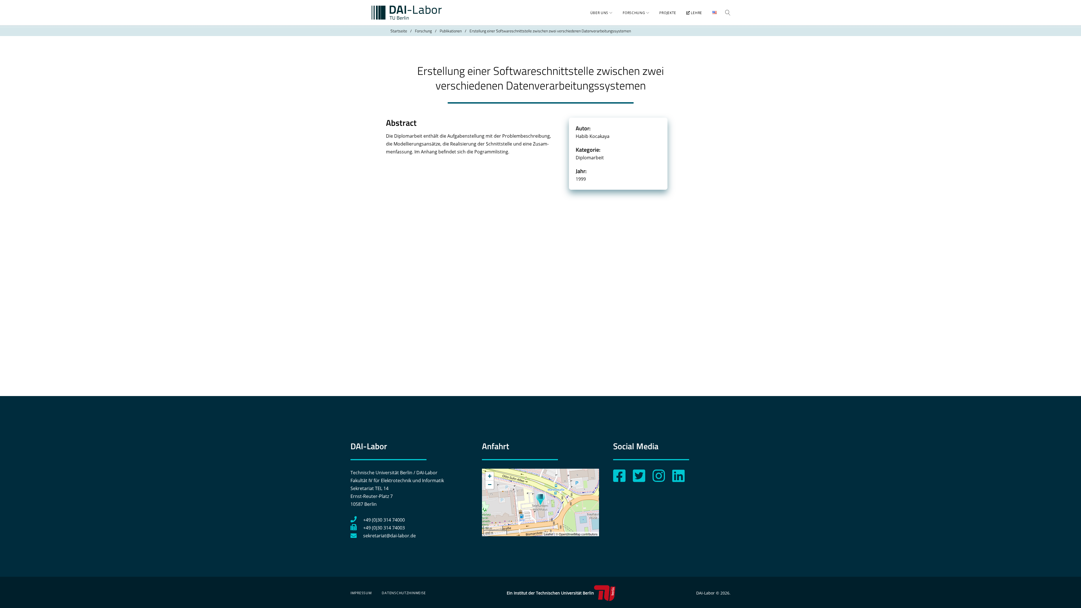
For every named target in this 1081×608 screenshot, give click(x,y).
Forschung (634, 12)
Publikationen (451, 31)
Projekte (667, 12)
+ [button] (490, 476)
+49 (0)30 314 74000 (384, 520)
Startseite (398, 31)
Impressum (361, 593)
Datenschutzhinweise (404, 593)
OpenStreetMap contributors (578, 534)
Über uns (599, 12)
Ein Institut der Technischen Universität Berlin (550, 593)
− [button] (490, 484)
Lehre (696, 12)
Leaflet (548, 534)
